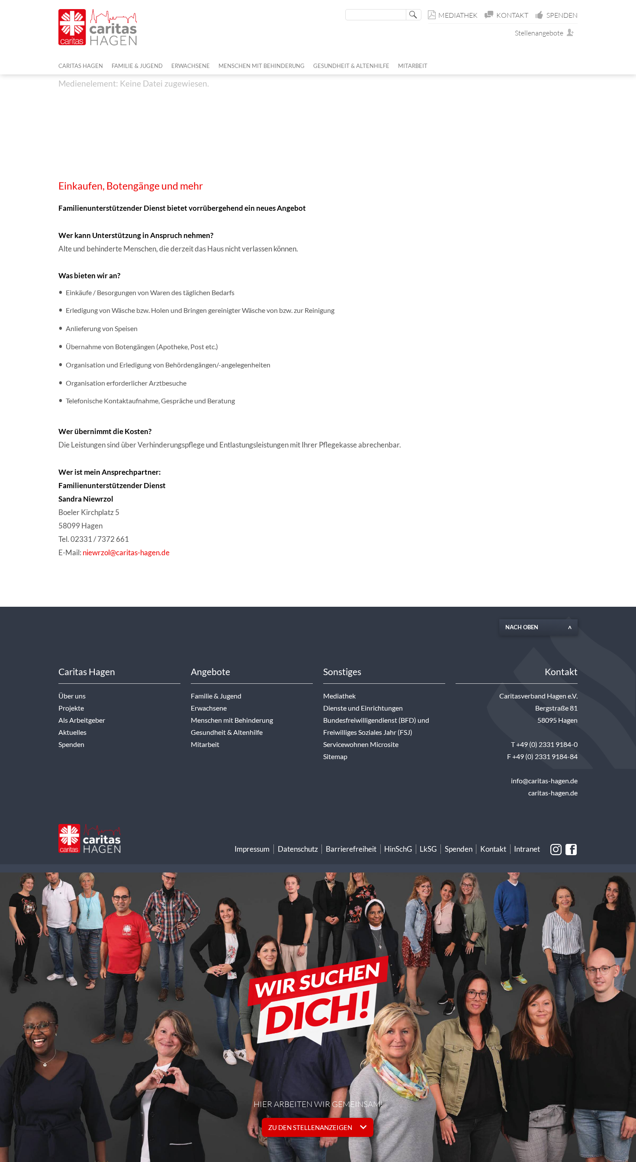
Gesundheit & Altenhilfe (227, 732)
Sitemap (335, 756)
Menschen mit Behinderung (232, 720)
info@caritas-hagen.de (544, 781)
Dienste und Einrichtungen (363, 708)
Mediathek (458, 15)
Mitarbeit (205, 744)
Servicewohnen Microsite (360, 744)
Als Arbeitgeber (81, 720)
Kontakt (512, 15)
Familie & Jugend (216, 696)
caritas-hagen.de (553, 793)
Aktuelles (72, 732)
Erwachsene (209, 708)
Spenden (562, 15)
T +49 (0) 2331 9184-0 (544, 744)
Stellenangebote (541, 33)
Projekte (71, 708)
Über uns (72, 696)
